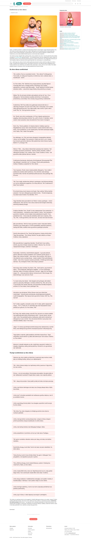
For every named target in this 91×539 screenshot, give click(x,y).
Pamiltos (29, 531)
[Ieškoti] (72, 4)
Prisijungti (11, 528)
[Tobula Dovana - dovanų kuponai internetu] (17, 3)
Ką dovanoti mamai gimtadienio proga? (71, 35)
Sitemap (30, 537)
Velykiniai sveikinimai (67, 40)
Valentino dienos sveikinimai (68, 41)
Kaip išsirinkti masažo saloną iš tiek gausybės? (72, 36)
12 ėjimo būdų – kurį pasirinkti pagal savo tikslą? (72, 39)
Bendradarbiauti (68, 0)
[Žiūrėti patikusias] (75, 3)
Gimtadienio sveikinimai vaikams (69, 49)
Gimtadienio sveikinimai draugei (65, 26)
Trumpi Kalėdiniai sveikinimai (69, 44)
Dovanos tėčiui (18, 57)
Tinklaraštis (79, 0)
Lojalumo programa (31, 529)
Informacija (74, 0)
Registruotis (12, 529)
